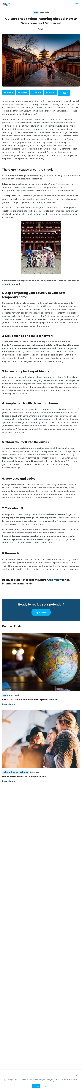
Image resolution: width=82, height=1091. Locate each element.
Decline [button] (45, 1086)
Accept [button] (36, 1086)
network (29, 351)
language (40, 207)
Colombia (36, 309)
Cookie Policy (49, 1081)
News (36, 12)
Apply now (55, 579)
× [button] (76, 1075)
